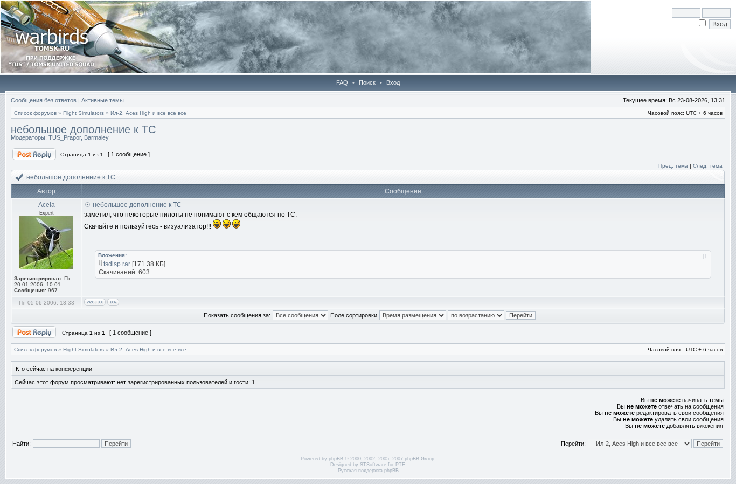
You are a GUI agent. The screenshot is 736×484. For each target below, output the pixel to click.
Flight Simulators (83, 113)
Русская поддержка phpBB (368, 470)
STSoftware (373, 464)
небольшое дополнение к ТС (83, 129)
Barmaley (96, 137)
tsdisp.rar (116, 264)
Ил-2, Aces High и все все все (148, 113)
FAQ (342, 82)
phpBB (336, 458)
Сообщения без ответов (44, 100)
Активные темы (102, 100)
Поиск (367, 82)
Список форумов (35, 113)
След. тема (708, 166)
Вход (393, 82)
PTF (400, 464)
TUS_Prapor (64, 137)
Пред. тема (673, 166)
